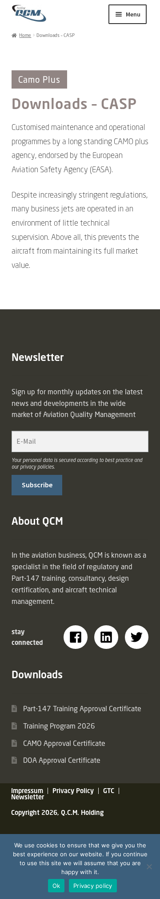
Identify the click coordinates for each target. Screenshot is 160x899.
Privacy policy (92, 885)
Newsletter (27, 797)
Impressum (27, 790)
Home (25, 35)
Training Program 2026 (59, 726)
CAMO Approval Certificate (64, 743)
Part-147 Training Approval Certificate (82, 708)
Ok (56, 885)
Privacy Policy (73, 790)
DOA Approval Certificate (61, 760)
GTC (108, 790)
